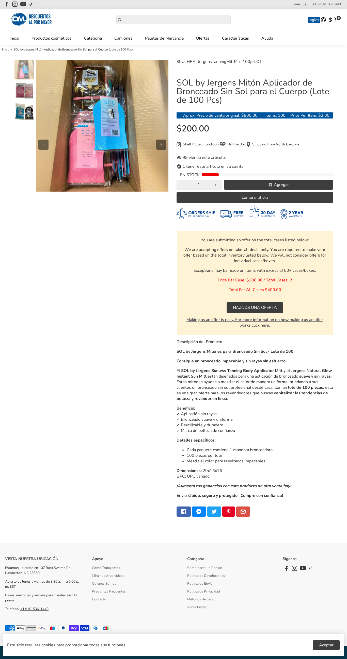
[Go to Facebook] (7, 4)
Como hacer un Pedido (204, 567)
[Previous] (43, 145)
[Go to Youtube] (23, 4)
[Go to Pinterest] (228, 511)
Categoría (93, 38)
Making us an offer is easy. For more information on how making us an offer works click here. (254, 322)
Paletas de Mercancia (164, 38)
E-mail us (298, 4)
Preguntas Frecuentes (109, 591)
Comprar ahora (254, 197)
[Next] (161, 145)
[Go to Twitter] (214, 511)
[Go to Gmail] (243, 511)
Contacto (99, 599)
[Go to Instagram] (15, 4)
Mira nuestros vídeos (108, 575)
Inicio (14, 38)
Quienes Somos (104, 583)
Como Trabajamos (106, 567)
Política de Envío (200, 583)
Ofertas (203, 38)
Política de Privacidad (203, 591)
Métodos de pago (200, 599)
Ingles (314, 19)
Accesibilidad (197, 607)
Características (235, 38)
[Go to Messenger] (199, 511)
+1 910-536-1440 (326, 4)
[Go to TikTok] (31, 4)
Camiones (123, 38)
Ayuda (267, 38)
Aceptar (326, 645)
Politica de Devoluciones (206, 575)
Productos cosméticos (51, 38)
